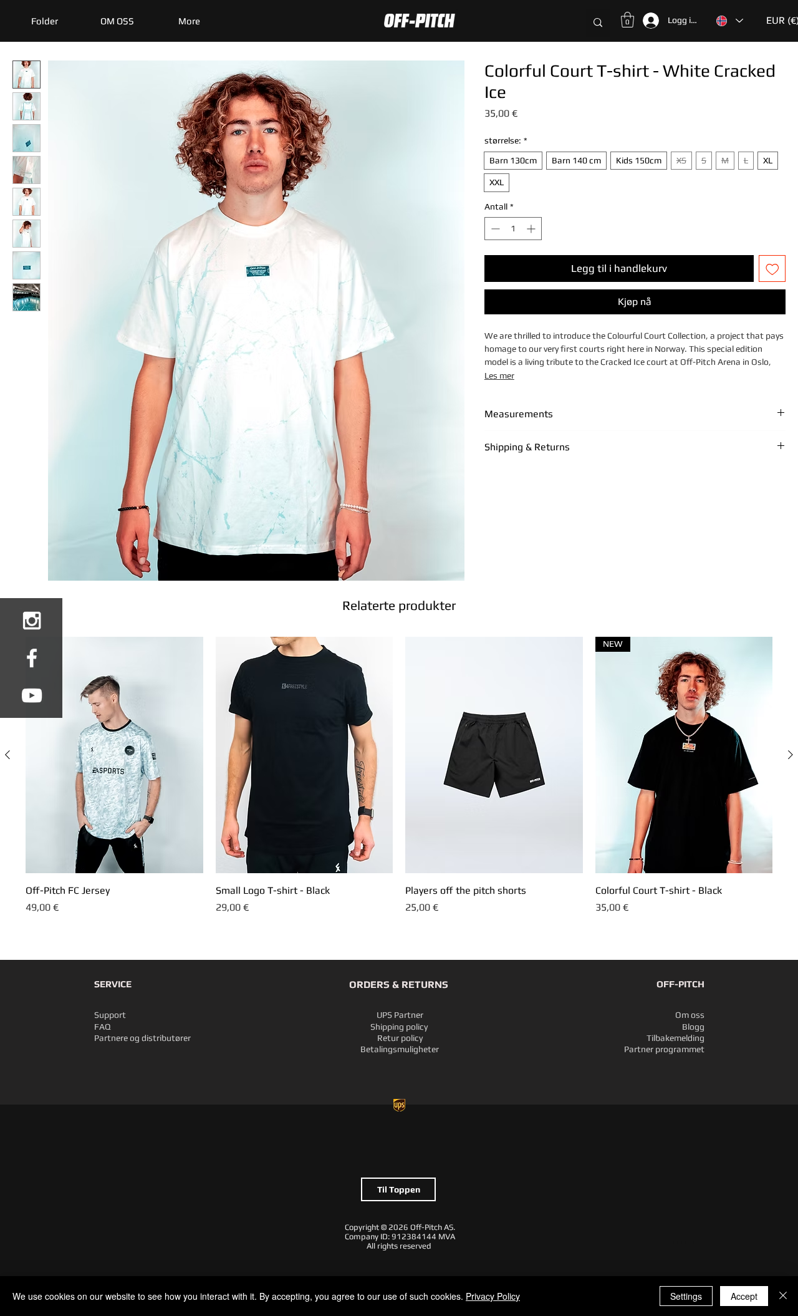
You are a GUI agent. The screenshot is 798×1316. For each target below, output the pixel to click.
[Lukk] (783, 1296)
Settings (686, 1296)
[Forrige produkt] (7, 754)
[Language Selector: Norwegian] (729, 20)
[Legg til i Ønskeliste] (772, 269)
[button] (44, 21)
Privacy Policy (493, 1296)
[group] (399, 782)
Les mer (499, 375)
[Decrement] (494, 228)
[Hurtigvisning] (114, 755)
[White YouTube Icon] (31, 695)
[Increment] (532, 228)
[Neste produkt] (790, 754)
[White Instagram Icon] (31, 620)
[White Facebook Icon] (31, 658)
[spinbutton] (513, 228)
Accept (744, 1296)
